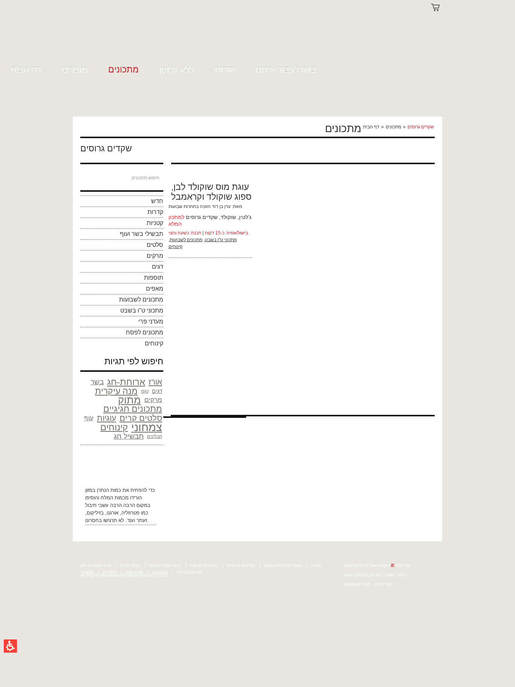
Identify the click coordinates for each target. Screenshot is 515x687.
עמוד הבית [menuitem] (130, 565)
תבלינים (154, 436)
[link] (96, 35)
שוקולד (228, 217)
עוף (88, 418)
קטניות (155, 223)
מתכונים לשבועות (141, 299)
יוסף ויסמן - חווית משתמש (368, 584)
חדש (157, 201)
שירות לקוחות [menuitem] (189, 572)
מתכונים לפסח (144, 332)
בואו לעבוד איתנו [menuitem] (286, 69)
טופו (145, 391)
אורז (155, 381)
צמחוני (146, 427)
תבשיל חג (129, 436)
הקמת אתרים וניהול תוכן (367, 565)
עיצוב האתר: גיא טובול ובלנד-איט (375, 575)
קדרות (155, 212)
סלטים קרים (141, 418)
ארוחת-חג (126, 382)
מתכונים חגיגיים (132, 409)
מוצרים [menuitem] (75, 69)
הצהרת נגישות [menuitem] (204, 565)
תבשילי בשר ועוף (141, 234)
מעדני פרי (150, 321)
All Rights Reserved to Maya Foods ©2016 (123, 575)
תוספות (153, 277)
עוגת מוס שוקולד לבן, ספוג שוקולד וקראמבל (211, 192)
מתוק (129, 400)
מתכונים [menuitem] (123, 69)
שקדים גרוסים (202, 217)
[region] (398, 126)
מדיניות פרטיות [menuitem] (241, 565)
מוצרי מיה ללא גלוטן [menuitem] (283, 565)
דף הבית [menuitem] (25, 69)
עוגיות (106, 418)
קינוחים (154, 343)
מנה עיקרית (116, 391)
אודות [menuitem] (225, 69)
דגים (157, 266)
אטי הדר (403, 565)
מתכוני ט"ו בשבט (141, 310)
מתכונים (393, 126)
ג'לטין (245, 217)
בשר (97, 382)
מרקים (155, 256)
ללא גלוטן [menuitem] (176, 69)
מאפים (154, 288)
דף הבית (371, 126)
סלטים (155, 245)
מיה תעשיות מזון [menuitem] (95, 565)
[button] (10, 646)
